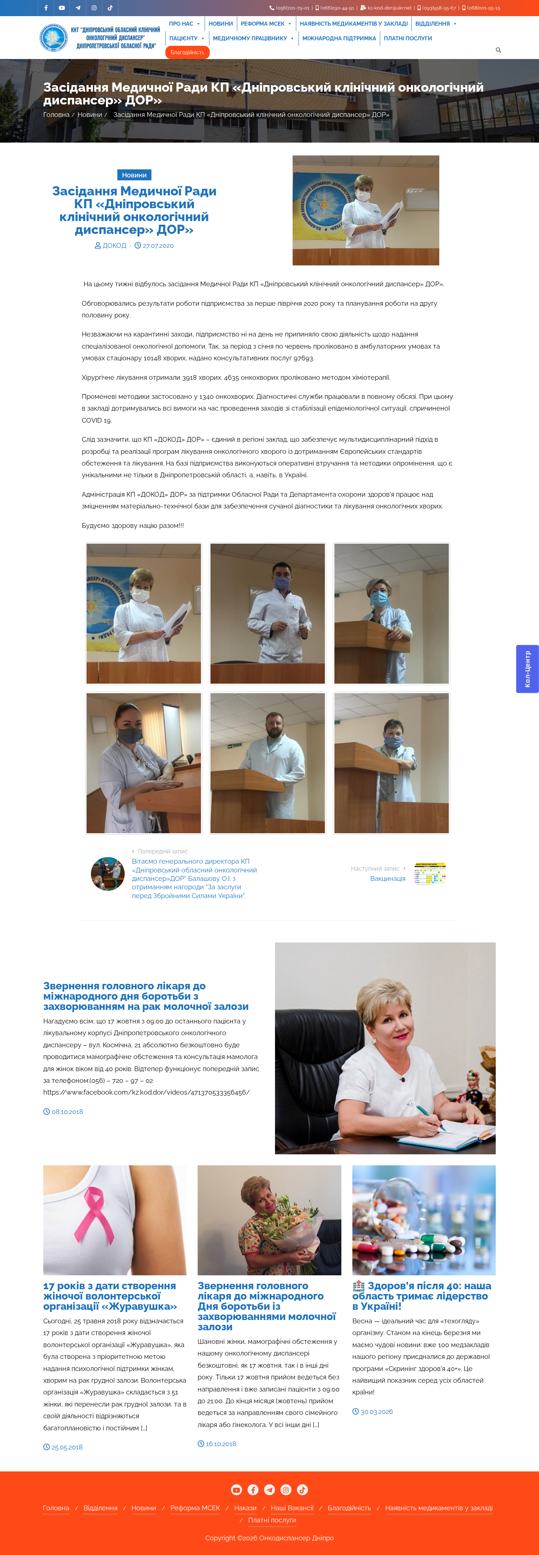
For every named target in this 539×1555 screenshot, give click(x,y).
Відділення (432, 24)
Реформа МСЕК (263, 24)
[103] (143, 763)
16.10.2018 (220, 1444)
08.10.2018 (66, 1111)
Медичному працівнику (250, 38)
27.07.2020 (157, 245)
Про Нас (181, 24)
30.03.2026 (376, 1411)
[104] (267, 763)
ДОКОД (114, 245)
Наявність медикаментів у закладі (354, 24)
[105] (391, 763)
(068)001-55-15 (483, 8)
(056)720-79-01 (293, 8)
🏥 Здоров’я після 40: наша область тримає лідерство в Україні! (421, 1296)
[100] (143, 613)
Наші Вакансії (292, 1508)
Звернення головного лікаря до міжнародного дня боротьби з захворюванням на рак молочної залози (146, 996)
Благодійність (187, 52)
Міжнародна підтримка (339, 38)
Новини (221, 24)
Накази (245, 1508)
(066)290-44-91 (337, 8)
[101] (267, 613)
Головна (56, 114)
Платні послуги (408, 38)
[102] (391, 613)
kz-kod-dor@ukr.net (389, 8)
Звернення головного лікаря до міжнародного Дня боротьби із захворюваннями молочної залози (267, 1306)
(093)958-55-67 (439, 8)
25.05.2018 (66, 1447)
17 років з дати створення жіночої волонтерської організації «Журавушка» (110, 1296)
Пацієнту (183, 38)
